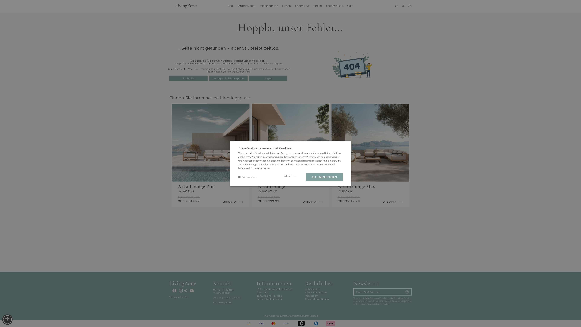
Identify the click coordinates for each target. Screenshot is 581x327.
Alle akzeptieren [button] (324, 177)
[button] (247, 177)
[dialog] (290, 163)
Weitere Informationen (258, 168)
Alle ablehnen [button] (291, 176)
